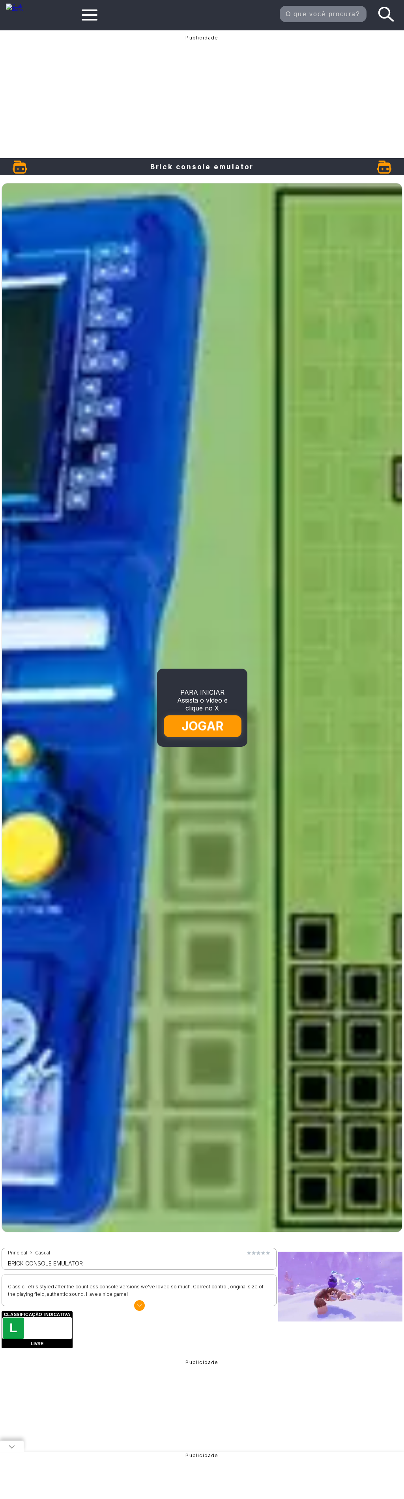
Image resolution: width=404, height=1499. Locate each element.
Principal (17, 1252)
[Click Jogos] (19, 9)
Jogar (202, 726)
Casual (42, 1252)
